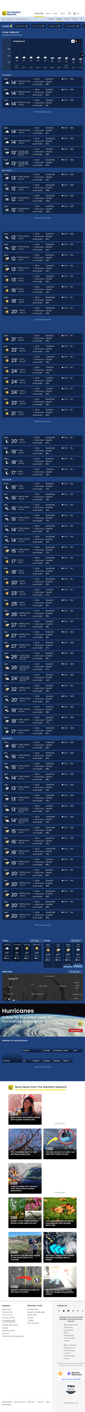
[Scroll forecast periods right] (82, 55)
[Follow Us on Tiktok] (73, 1311)
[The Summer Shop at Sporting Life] (78, 1058)
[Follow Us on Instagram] (63, 1311)
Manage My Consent (10, 1325)
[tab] (72, 41)
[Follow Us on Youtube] (68, 1311)
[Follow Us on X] (82, 1311)
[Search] (69, 13)
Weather (10, 19)
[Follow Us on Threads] (78, 1311)
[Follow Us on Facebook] (59, 1311)
